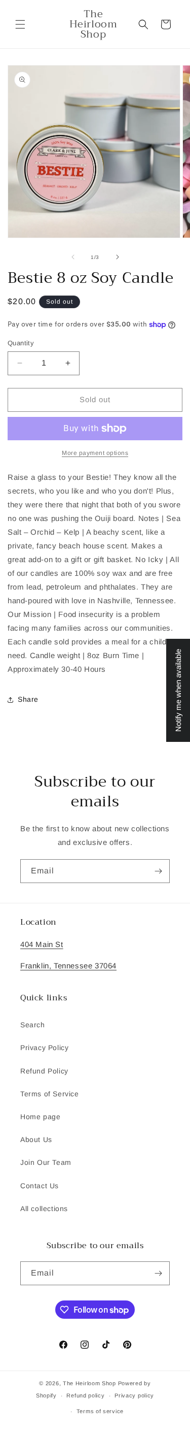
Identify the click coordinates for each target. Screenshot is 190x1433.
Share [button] (28, 699)
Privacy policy (134, 1395)
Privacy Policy (44, 1048)
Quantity (21, 343)
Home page (40, 1117)
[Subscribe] (158, 871)
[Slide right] (117, 257)
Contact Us (39, 1186)
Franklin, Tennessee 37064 (68, 965)
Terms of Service (49, 1094)
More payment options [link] (95, 453)
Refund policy (85, 1395)
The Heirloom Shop (89, 1383)
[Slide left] (73, 257)
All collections (44, 1208)
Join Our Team (45, 1162)
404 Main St (41, 944)
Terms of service (100, 1411)
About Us (36, 1139)
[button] (20, 24)
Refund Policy (44, 1071)
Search (32, 1025)
